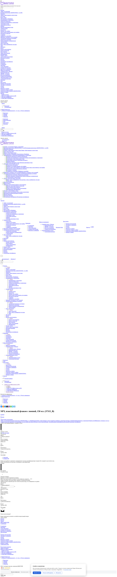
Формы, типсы (48, 422)
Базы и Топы (60, 420)
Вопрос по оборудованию (6, 549)
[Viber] (9, 406)
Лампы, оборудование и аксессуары (44, 420)
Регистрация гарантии (6, 547)
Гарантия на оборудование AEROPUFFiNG (11, 542)
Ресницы (66, 422)
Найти (2, 575)
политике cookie (67, 569)
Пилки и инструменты (14, 319)
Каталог (8, 268)
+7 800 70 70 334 (5, 94)
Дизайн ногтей (12, 291)
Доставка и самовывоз (6, 535)
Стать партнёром (4, 528)
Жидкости (29, 422)
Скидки (2, 538)
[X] (7, 406)
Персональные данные (24, 572)
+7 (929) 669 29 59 (7, 98)
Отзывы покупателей (5, 529)
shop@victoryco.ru (6, 109)
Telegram (5, 114)
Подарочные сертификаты (74, 422)
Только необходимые (48, 572)
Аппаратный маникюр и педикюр (16, 303)
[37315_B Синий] (5, 433)
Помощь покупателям (6, 534)
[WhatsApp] (11, 406)
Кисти (32, 422)
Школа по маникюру (11, 345)
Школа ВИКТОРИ (5, 522)
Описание (5, 457)
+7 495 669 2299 (6, 97)
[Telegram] (14, 406)
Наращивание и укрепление (15, 280)
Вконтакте (5, 113)
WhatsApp (5, 116)
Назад (8, 267)
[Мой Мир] (5, 406)
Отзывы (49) (6, 458)
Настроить (58, 572)
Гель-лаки (55, 420)
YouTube (5, 115)
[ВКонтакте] (1, 406)
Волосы (62, 422)
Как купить (8, 365)
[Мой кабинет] (1, 257)
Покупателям (4, 532)
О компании (3, 523)
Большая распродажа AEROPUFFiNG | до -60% (21, 420)
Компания (8, 335)
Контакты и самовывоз (6, 531)
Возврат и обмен (4, 543)
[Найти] (2, 9)
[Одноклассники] (3, 406)
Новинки (34, 420)
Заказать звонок (9, 391)
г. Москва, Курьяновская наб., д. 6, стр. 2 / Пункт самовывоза (15, 110)
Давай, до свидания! (5, 420)
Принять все (37, 572)
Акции (2, 521)
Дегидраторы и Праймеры (69, 420)
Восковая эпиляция (56, 422)
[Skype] (13, 406)
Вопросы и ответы (5, 539)
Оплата (2, 537)
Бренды (2, 520)
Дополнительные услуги (14, 357)
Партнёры (3, 527)
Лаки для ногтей (12, 311)
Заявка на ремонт (5, 548)
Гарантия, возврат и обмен (7, 540)
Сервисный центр (5, 544)
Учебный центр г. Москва (15, 349)
